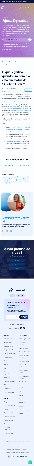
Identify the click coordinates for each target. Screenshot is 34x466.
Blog (17, 268)
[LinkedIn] (15, 324)
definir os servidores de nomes (22, 110)
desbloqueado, (8, 107)
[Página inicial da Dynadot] (2, 7)
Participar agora (24, 316)
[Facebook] (10, 324)
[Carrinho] (25, 7)
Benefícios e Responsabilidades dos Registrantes (17, 452)
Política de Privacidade (17, 444)
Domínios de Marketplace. (22, 129)
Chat (18, 260)
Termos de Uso (17, 446)
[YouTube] (21, 324)
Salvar (29, 90)
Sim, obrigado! (9, 165)
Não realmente (24, 165)
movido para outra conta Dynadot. (19, 108)
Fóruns (17, 264)
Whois (14, 112)
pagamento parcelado (13, 141)
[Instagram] (13, 324)
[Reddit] (23, 324)
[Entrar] (20, 7)
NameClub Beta (23, 382)
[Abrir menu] (30, 7)
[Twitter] (18, 324)
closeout (16, 96)
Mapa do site (22, 402)
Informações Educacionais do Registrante (17, 449)
